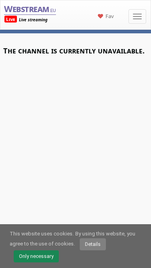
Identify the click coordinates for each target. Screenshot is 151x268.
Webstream (30, 8)
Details (93, 244)
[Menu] (137, 16)
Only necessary (36, 256)
